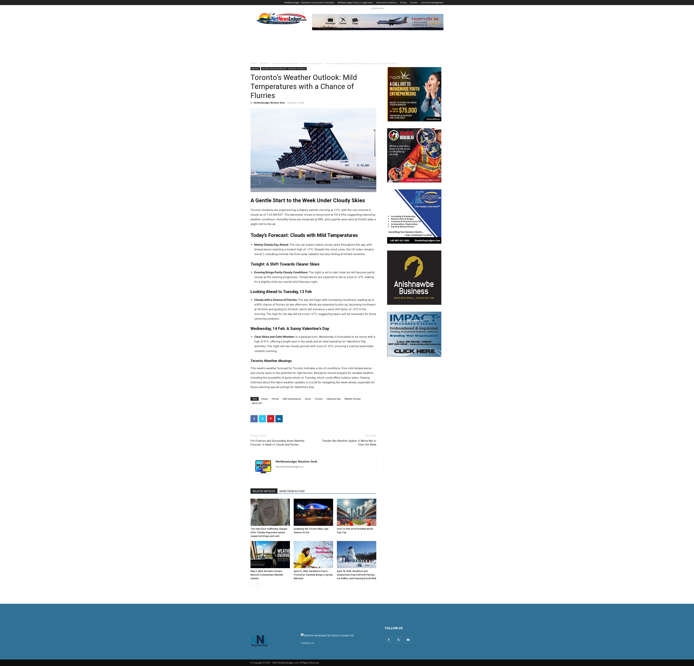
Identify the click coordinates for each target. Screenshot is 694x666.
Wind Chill (257, 403)
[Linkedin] (279, 418)
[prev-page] (252, 585)
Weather (264, 63)
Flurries (275, 398)
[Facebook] (254, 418)
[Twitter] (262, 418)
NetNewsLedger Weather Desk (269, 102)
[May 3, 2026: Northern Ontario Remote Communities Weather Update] (270, 554)
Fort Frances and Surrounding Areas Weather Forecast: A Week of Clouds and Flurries (277, 442)
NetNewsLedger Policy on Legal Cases (355, 2)
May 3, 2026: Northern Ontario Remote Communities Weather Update (266, 575)
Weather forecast (352, 398)
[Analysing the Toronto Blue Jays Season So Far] (313, 512)
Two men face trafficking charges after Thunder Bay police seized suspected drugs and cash (268, 532)
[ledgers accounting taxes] (414, 216)
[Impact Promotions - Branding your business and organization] (414, 334)
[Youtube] (408, 640)
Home (253, 63)
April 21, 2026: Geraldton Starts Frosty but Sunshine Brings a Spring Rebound (313, 575)
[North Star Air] (378, 22)
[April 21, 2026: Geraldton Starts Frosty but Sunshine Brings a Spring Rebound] (313, 554)
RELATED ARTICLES (264, 491)
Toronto (319, 398)
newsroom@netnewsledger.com (334, 643)
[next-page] (258, 585)
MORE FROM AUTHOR (292, 491)
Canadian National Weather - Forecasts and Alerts (297, 63)
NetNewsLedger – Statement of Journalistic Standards (309, 2)
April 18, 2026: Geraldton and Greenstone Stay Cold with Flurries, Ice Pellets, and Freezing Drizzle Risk (356, 575)
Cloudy (264, 398)
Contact (413, 2)
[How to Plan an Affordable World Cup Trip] (356, 512)
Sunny (308, 398)
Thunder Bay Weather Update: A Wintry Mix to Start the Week (349, 442)
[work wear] (414, 155)
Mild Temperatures (292, 398)
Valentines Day (333, 398)
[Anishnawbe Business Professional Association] (414, 278)
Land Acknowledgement (432, 2)
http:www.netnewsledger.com (290, 466)
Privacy (403, 2)
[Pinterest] (270, 418)
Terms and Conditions (386, 2)
